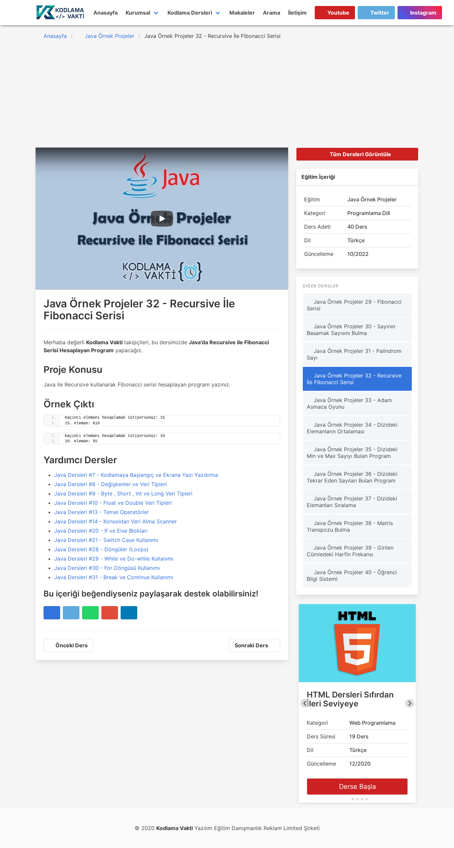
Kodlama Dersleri (190, 12)
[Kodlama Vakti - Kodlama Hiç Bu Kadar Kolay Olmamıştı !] (60, 12)
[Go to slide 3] (357, 799)
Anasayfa (105, 12)
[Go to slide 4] (362, 799)
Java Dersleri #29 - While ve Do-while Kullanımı (113, 558)
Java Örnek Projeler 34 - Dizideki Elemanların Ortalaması (352, 428)
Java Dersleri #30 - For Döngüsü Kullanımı (107, 568)
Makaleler (242, 12)
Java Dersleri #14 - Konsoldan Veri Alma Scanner (115, 521)
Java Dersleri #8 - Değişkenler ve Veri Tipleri (110, 484)
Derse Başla (357, 787)
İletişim (297, 12)
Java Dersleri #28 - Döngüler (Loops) (101, 549)
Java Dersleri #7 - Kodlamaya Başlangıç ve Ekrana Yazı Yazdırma (136, 475)
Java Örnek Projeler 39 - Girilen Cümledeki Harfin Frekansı (350, 551)
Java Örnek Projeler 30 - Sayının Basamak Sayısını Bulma (351, 329)
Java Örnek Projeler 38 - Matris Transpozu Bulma (350, 526)
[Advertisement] (227, 97)
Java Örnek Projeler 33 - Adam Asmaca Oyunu (349, 403)
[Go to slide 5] (366, 799)
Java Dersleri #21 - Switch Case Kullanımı (106, 540)
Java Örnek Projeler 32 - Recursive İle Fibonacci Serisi (354, 378)
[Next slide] (409, 703)
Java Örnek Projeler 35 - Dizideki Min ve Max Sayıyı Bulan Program (352, 452)
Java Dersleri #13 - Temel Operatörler (101, 512)
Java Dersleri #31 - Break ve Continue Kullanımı (113, 577)
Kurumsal (138, 12)
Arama (271, 12)
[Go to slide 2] (352, 799)
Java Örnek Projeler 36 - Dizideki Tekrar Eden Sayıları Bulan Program (352, 477)
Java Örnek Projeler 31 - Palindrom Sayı (354, 354)
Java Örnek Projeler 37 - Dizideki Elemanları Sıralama (352, 501)
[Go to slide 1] (348, 799)
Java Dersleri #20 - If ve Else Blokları (101, 530)
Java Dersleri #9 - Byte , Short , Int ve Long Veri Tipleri (123, 493)
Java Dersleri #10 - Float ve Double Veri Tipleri (113, 502)
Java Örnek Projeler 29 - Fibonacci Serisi (354, 305)
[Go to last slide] (304, 703)
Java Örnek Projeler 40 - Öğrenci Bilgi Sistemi (352, 575)
